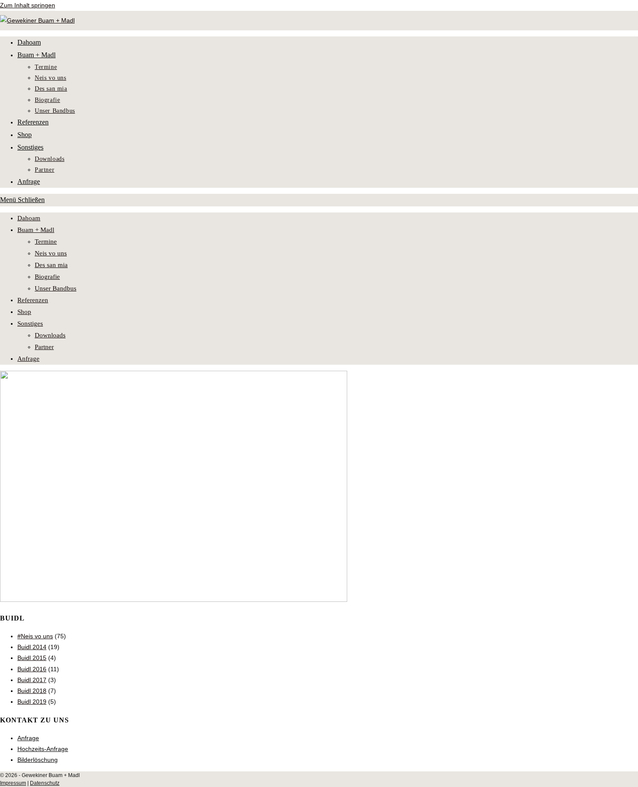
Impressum (13, 783)
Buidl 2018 (31, 690)
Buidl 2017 (31, 679)
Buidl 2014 (31, 646)
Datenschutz (44, 783)
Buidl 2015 (31, 657)
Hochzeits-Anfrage (42, 748)
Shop (24, 311)
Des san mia (51, 264)
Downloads (50, 335)
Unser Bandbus (55, 288)
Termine (46, 241)
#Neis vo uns (35, 636)
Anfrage (28, 358)
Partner (44, 346)
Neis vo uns (51, 253)
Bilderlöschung (37, 759)
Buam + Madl (35, 229)
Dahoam (28, 218)
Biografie (47, 276)
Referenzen (32, 300)
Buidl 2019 (31, 701)
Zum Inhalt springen (27, 5)
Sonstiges (30, 323)
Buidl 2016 (31, 669)
